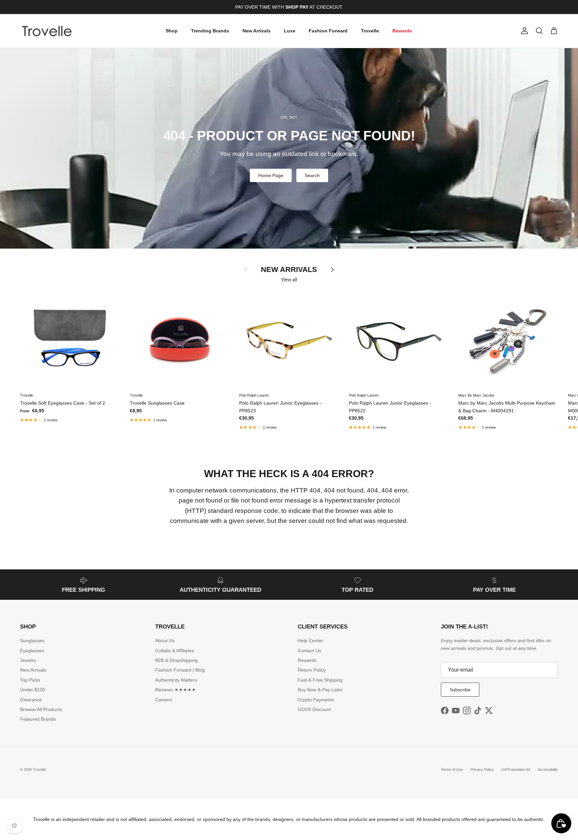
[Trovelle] (47, 31)
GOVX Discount (314, 709)
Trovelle (370, 30)
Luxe (289, 30)
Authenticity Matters (176, 680)
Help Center (310, 640)
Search (312, 175)
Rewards (402, 30)
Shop (172, 30)
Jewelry (28, 660)
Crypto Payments (316, 699)
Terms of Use (452, 769)
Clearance (31, 699)
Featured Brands (38, 719)
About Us (165, 640)
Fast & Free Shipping (320, 680)
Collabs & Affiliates (174, 650)
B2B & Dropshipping (176, 660)
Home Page (270, 175)
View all (289, 279)
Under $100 (32, 689)
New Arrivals (257, 30)
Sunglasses (32, 640)
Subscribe (460, 689)
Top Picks (30, 680)
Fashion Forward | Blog (180, 670)
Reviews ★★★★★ (175, 689)
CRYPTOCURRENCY (302, 7)
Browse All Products (41, 709)
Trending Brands (210, 30)
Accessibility (548, 769)
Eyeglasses (32, 650)
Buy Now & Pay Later (320, 689)
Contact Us (309, 650)
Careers (163, 699)
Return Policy (312, 670)
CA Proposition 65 (515, 769)
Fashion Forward (328, 30)
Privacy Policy (482, 769)
